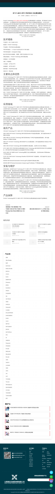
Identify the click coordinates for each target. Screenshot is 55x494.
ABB (7, 257)
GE (6, 296)
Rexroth (7, 357)
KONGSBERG (9, 315)
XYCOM (8, 390)
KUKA (7, 318)
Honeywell (8, 307)
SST (7, 376)
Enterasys (8, 282)
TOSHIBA (8, 379)
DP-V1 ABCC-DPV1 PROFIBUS (20, 20)
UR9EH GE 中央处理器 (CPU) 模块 (19, 240)
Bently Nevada (9, 268)
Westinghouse (9, 384)
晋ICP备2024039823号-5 (39, 492)
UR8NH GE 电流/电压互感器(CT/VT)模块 (44, 240)
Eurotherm (8, 287)
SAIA (7, 359)
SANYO (7, 362)
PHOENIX (8, 345)
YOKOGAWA (9, 395)
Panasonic (8, 343)
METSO (7, 323)
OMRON (8, 340)
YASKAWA (8, 392)
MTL (7, 334)
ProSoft (7, 348)
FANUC (7, 290)
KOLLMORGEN (9, 312)
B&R (7, 263)
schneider (8, 365)
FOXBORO (8, 293)
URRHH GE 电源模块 (42, 232)
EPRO (7, 285)
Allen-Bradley (9, 260)
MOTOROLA (9, 332)
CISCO (7, 274)
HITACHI (8, 304)
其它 (7, 398)
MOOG (7, 329)
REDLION (8, 351)
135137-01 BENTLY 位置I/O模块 (44, 225)
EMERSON (8, 279)
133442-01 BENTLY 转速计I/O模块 (18, 232)
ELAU (7, 276)
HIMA (7, 301)
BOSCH (7, 271)
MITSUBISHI (9, 326)
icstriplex (8, 310)
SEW (7, 368)
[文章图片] (7, 226)
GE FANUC (8, 299)
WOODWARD (9, 387)
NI (6, 337)
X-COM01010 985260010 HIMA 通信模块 (18, 225)
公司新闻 (22, 15)
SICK (7, 370)
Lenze (7, 321)
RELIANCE (8, 354)
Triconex (8, 381)
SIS (6, 373)
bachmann (8, 265)
